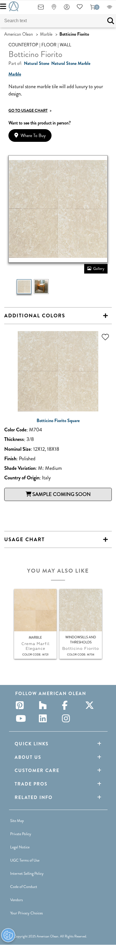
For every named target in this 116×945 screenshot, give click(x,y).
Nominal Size (17, 449)
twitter (90, 705)
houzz (44, 705)
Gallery (98, 268)
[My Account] (67, 9)
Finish (10, 458)
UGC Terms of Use (24, 860)
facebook (67, 705)
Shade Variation (19, 468)
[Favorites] (79, 9)
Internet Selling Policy (27, 873)
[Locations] (54, 9)
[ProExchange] (109, 9)
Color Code (15, 429)
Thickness (14, 439)
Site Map (17, 820)
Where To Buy (33, 135)
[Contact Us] (41, 9)
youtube (21, 718)
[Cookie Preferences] (8, 935)
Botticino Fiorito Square (58, 421)
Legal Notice (20, 847)
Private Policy (20, 834)
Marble (46, 34)
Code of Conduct (23, 886)
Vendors (16, 900)
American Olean (18, 34)
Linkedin (44, 718)
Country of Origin (21, 477)
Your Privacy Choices (26, 913)
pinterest (21, 705)
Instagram (67, 718)
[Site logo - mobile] (14, 6)
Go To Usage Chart (30, 110)
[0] (92, 9)
